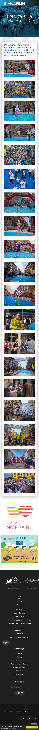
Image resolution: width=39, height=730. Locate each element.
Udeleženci (19, 605)
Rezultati (19, 601)
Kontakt (19, 654)
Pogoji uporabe (19, 674)
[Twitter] (29, 719)
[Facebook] (23, 719)
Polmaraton (19, 616)
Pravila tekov (19, 671)
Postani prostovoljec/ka (19, 664)
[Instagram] (35, 719)
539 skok (19, 610)
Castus (25, 711)
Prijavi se (19, 692)
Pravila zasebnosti (19, 667)
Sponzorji (19, 660)
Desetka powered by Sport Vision (19, 623)
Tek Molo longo (19, 613)
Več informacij (12, 728)
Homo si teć (19, 630)
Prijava (6, 642)
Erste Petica (19, 627)
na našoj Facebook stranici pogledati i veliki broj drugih (19, 50)
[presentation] (4, 582)
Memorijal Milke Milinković (19, 637)
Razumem (31, 727)
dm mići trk (19, 634)
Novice (19, 657)
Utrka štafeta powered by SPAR (19, 620)
